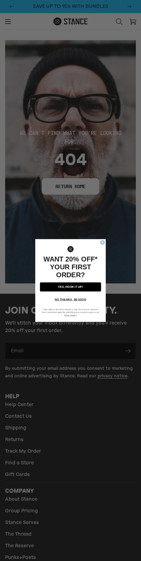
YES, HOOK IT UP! (70, 286)
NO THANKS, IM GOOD (70, 299)
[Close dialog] (102, 242)
